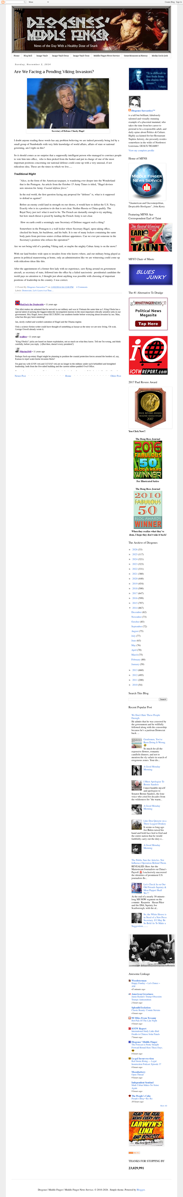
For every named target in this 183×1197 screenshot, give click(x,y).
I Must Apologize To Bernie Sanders (154, 783)
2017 (135, 593)
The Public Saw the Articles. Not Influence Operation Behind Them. (149, 861)
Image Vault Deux (60, 55)
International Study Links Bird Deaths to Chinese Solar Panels (146, 1033)
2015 (135, 603)
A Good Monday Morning (152, 768)
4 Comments (81, 287)
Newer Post (20, 375)
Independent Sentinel (143, 1082)
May (133, 645)
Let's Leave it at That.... (43, 290)
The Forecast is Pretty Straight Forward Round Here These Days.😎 (147, 1047)
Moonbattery (139, 1072)
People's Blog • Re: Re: (142, 1098)
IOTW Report (139, 1028)
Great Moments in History (136, 55)
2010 (135, 684)
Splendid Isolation (141, 1007)
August (135, 631)
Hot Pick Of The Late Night (144, 1020)
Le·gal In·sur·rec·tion (143, 1058)
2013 (135, 670)
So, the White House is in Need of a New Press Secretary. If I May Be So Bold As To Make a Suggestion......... (149, 920)
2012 (135, 675)
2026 (135, 549)
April (134, 650)
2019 (135, 583)
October (135, 621)
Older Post (116, 375)
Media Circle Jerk (160, 55)
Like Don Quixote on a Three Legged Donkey (155, 822)
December (136, 612)
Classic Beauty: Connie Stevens (146, 1010)
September (137, 626)
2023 (135, 564)
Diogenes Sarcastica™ (143, 110)
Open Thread (138, 1074)
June (134, 640)
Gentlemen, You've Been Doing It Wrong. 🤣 (155, 742)
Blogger (141, 1189)
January (135, 664)
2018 (135, 588)
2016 (135, 598)
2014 (135, 607)
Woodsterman (139, 980)
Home (16, 55)
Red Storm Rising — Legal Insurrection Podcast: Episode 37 (146, 1063)
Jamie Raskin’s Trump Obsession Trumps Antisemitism (147, 998)
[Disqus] (68, 335)
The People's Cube (141, 1096)
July (133, 635)
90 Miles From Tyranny (144, 1018)
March (135, 654)
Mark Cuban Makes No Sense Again (145, 1087)
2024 (135, 559)
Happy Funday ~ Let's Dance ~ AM (146, 985)
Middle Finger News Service (107, 55)
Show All (163, 1105)
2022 (135, 568)
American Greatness (142, 994)
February (136, 659)
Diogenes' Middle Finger (144, 1042)
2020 (135, 578)
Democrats (27, 290)
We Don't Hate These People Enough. (146, 716)
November (136, 616)
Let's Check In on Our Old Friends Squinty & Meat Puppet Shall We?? (155, 889)
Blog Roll (28, 55)
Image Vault (42, 55)
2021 (135, 573)
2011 (135, 680)
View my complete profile (141, 150)
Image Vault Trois (81, 55)
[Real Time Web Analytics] (134, 1153)
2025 (135, 554)
